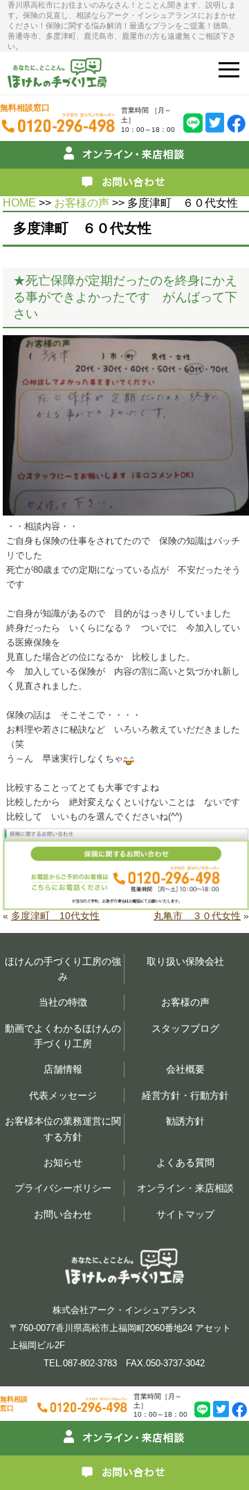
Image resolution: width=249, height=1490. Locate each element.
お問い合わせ (63, 1214)
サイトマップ (185, 1214)
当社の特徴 (63, 1002)
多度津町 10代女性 (55, 915)
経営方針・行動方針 (185, 1095)
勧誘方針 (185, 1120)
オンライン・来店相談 (185, 1188)
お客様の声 (81, 203)
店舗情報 (63, 1069)
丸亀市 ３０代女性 (197, 915)
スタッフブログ (185, 1028)
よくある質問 (185, 1162)
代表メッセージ (63, 1095)
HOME (19, 203)
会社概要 (185, 1069)
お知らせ (63, 1162)
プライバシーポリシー (63, 1188)
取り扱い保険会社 (185, 961)
